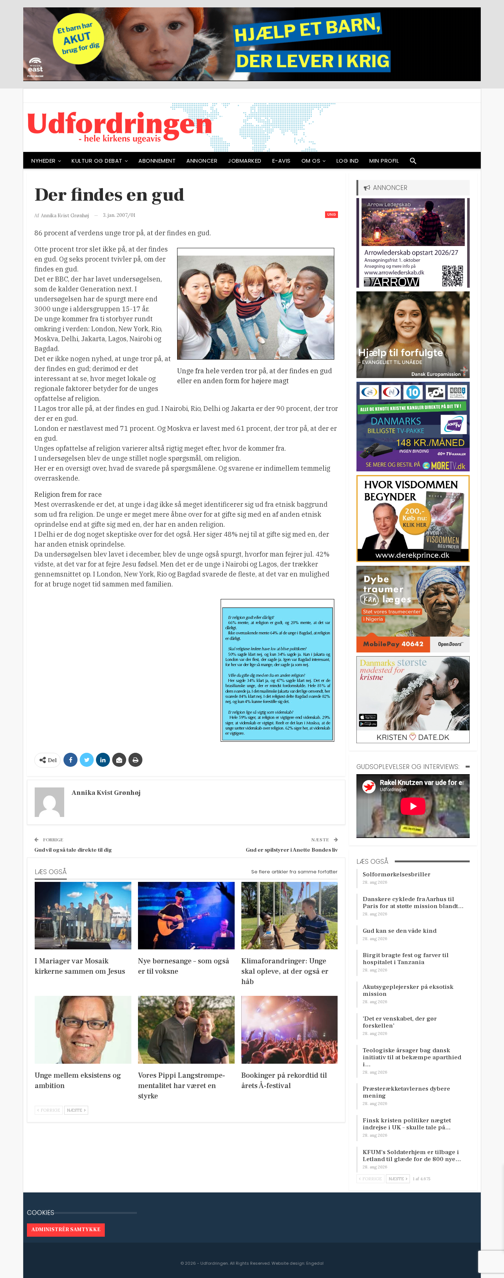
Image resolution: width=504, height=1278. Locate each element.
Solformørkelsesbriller (397, 874)
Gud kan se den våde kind (399, 931)
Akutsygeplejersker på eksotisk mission (408, 990)
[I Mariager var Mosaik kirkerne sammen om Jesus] (83, 915)
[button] (413, 163)
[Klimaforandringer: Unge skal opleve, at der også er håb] (289, 915)
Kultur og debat (97, 160)
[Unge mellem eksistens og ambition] (83, 1029)
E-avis (281, 160)
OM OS (311, 160)
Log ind (347, 160)
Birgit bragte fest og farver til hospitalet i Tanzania (406, 958)
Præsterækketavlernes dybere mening (406, 1092)
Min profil (384, 160)
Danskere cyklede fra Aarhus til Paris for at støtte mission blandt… (413, 902)
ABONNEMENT (157, 160)
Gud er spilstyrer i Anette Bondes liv (292, 849)
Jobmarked (245, 160)
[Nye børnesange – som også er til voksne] (186, 915)
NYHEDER (43, 160)
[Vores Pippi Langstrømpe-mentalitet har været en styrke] (186, 1029)
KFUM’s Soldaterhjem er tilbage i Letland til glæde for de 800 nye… (412, 1155)
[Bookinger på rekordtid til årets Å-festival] (289, 1029)
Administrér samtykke (65, 1229)
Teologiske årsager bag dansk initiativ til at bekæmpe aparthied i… (412, 1057)
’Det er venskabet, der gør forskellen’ (400, 1022)
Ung (331, 214)
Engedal (315, 1263)
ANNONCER (201, 160)
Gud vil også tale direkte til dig (73, 849)
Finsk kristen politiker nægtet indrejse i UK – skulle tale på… (407, 1124)
